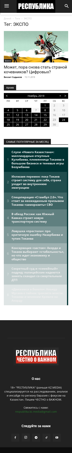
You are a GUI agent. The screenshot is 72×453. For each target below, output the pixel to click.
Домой (7, 18)
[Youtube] (57, 438)
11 (8, 115)
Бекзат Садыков (13, 77)
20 (26, 120)
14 (35, 115)
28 (35, 124)
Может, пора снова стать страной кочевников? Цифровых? (35, 69)
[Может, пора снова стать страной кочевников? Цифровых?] (36, 46)
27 (26, 124)
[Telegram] (36, 438)
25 (8, 124)
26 (17, 124)
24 (63, 120)
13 (26, 115)
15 (45, 115)
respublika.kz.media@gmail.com (36, 411)
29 (45, 124)
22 (45, 120)
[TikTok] (46, 438)
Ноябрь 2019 (36, 96)
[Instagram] (26, 437)
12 (17, 115)
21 (35, 120)
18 (8, 120)
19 (17, 120)
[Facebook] (15, 438)
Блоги (8, 60)
